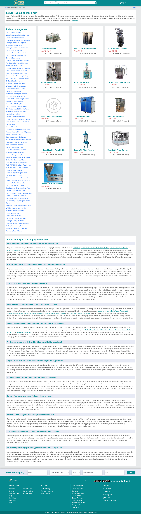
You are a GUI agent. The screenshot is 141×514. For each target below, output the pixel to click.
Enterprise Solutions (78, 505)
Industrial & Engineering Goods (16, 155)
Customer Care (14, 493)
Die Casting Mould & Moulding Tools (17, 109)
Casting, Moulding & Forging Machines (18, 180)
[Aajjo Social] (119, 481)
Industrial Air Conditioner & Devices (17, 183)
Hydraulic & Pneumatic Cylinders (16, 228)
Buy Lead (75, 491)
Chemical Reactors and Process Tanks (18, 178)
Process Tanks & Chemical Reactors (17, 60)
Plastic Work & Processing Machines (17, 99)
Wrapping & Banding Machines (15, 45)
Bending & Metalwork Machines (16, 195)
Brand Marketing (77, 500)
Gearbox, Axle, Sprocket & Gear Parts (18, 188)
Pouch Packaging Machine (119, 248)
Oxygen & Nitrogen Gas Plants (16, 190)
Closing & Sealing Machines (15, 221)
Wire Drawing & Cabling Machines (17, 173)
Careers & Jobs (28, 491)
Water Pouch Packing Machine (98, 248)
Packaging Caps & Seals (14, 231)
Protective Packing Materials (15, 152)
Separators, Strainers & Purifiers (16, 111)
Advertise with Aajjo (78, 493)
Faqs (10, 502)
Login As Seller (76, 507)
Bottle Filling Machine (80, 248)
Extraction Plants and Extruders (16, 150)
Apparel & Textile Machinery (15, 210)
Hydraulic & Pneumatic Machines (16, 142)
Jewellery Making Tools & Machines (17, 223)
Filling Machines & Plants (14, 175)
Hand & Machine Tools (13, 114)
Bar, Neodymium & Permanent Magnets (18, 139)
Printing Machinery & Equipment (16, 42)
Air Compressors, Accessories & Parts (18, 157)
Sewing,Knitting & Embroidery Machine (18, 205)
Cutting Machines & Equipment (16, 137)
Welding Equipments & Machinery (16, 208)
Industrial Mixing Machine (14, 50)
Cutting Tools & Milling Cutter (15, 226)
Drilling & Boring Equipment (14, 170)
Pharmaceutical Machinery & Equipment (18, 76)
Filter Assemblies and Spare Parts (16, 71)
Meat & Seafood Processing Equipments (19, 193)
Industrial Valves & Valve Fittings (16, 55)
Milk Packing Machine (14, 250)
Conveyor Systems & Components (17, 48)
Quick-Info (12, 498)
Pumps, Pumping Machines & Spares (18, 40)
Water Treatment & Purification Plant (17, 35)
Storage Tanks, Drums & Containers (17, 122)
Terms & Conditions (47, 491)
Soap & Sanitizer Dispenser (14, 144)
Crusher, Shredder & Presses (15, 116)
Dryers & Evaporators (13, 58)
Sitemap (11, 491)
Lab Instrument (11, 124)
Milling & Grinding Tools (13, 134)
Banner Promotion (77, 498)
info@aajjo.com (108, 495)
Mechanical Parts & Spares (14, 65)
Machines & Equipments (13, 91)
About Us (12, 489)
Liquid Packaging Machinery (15, 37)
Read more (74, 21)
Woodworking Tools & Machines (16, 86)
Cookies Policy (45, 489)
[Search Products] (57, 2)
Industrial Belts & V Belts (14, 32)
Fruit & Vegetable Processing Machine (18, 119)
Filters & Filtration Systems (14, 101)
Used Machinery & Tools (13, 215)
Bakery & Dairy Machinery (14, 127)
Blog (10, 495)
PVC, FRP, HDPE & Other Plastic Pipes (18, 165)
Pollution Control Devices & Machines (18, 68)
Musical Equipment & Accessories (17, 198)
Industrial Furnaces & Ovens (15, 185)
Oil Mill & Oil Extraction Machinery (17, 73)
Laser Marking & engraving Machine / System (18, 202)
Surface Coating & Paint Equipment (17, 167)
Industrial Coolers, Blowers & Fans (17, 53)
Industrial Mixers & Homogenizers (16, 106)
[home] (13, 480)
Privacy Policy (45, 493)
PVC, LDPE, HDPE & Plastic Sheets (17, 78)
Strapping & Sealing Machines (15, 83)
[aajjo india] (19, 3)
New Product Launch (78, 502)
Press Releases (28, 489)
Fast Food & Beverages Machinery (17, 63)
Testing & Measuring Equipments (16, 93)
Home (6, 7)
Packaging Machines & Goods (15, 88)
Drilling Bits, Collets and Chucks (16, 160)
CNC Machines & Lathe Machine (16, 162)
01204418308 (107, 488)
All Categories (27, 493)
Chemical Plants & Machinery (15, 96)
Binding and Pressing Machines (16, 218)
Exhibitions (12, 500)
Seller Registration (77, 489)
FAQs (134, 7)
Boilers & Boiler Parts (12, 213)
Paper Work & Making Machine (16, 104)
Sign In (123, 3)
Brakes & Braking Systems (14, 81)
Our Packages (76, 495)
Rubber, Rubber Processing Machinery (18, 129)
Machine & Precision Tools (14, 147)
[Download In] (97, 481)
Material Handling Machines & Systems (18, 132)
